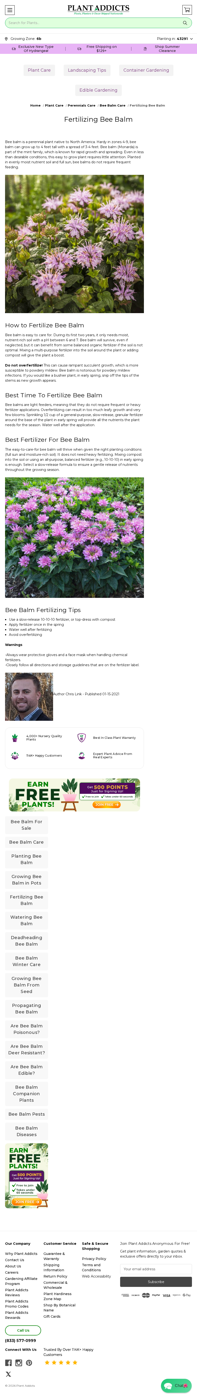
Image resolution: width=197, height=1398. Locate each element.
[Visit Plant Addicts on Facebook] (8, 1363)
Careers (11, 1272)
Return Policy (55, 1276)
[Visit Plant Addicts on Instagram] (18, 1363)
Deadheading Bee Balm (26, 941)
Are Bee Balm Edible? (27, 1070)
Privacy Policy (94, 1259)
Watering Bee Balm (26, 920)
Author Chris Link (67, 694)
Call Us (23, 1330)
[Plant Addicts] (98, 10)
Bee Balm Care (26, 842)
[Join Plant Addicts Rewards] (74, 794)
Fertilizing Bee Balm (26, 900)
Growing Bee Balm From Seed (27, 985)
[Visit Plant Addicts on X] (8, 1374)
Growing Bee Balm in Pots (27, 880)
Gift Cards (52, 1316)
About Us (13, 1266)
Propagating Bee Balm (26, 1009)
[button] (10, 10)
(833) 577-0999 (20, 1340)
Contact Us (14, 1260)
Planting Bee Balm (26, 859)
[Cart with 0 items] (187, 10)
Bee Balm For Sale (26, 825)
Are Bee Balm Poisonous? (27, 1029)
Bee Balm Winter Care (26, 961)
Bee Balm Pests (26, 1114)
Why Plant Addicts (21, 1254)
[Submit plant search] (185, 23)
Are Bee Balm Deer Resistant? (26, 1050)
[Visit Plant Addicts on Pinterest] (29, 1363)
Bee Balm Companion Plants (26, 1094)
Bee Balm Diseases (26, 1131)
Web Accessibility (96, 1276)
